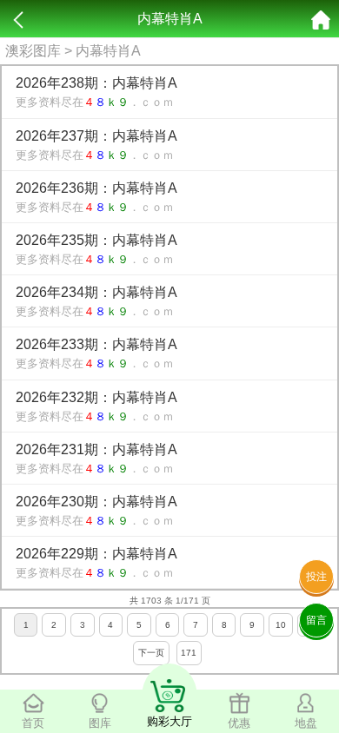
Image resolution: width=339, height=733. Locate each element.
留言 (316, 620)
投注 (316, 577)
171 (188, 652)
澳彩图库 (33, 50)
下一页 (151, 652)
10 (281, 625)
